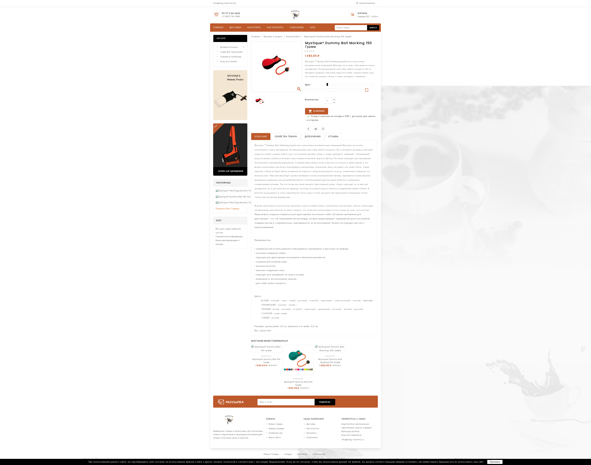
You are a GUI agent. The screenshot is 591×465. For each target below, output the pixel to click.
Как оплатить (275, 27)
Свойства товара (286, 136)
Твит (315, 129)
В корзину (316, 111)
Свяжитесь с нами (353, 418)
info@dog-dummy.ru (353, 439)
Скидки (288, 454)
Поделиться (308, 129)
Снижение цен (276, 433)
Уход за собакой (228, 61)
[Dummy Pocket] (230, 95)
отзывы (333, 136)
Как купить (254, 27)
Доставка (235, 27)
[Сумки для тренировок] (230, 149)
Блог (313, 27)
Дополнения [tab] (313, 136)
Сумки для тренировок (231, 52)
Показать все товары (227, 208)
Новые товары (276, 424)
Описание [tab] (260, 136)
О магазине (297, 27)
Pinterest (323, 129)
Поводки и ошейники (230, 56)
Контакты (302, 454)
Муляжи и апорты (232, 47)
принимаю (495, 462)
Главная (218, 27)
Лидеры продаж (276, 428)
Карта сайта (275, 437)
